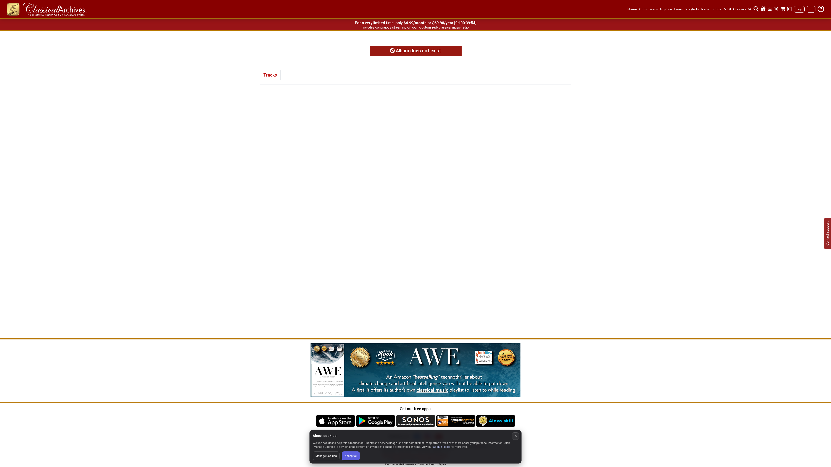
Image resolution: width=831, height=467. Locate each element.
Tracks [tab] (270, 75)
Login (799, 9)
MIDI (727, 9)
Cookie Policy (441, 446)
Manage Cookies (326, 455)
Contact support (827, 234)
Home (632, 9)
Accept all (351, 455)
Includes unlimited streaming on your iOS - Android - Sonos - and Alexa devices (415, 27)
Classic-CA (742, 9)
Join (811, 9)
